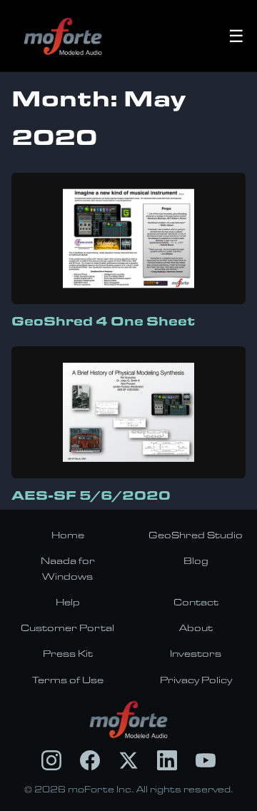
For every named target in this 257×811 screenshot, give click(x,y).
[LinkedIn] (167, 760)
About (196, 627)
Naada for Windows (68, 568)
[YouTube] (206, 760)
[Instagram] (51, 760)
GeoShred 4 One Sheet (103, 320)
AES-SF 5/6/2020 (91, 494)
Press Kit (68, 653)
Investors (195, 653)
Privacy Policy (196, 679)
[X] (128, 760)
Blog (195, 560)
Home (67, 534)
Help (68, 602)
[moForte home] (129, 719)
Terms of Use (68, 679)
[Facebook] (90, 760)
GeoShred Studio (195, 534)
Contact (195, 602)
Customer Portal (67, 627)
